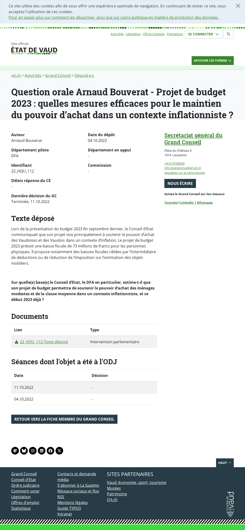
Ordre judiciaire (25, 485)
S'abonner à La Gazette (78, 485)
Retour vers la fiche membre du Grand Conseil (64, 419)
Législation (133, 34)
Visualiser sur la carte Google (184, 173)
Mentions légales (72, 502)
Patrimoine (117, 494)
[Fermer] (238, 5)
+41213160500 (174, 163)
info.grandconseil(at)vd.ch (182, 168)
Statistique (21, 508)
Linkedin (187, 202)
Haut (223, 462)
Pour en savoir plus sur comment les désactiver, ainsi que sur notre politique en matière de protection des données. (114, 17)
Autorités (117, 34)
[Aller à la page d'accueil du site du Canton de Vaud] (55, 48)
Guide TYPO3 (69, 508)
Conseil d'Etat (23, 479)
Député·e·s (84, 75)
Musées (114, 488)
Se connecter (201, 34)
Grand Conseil (58, 75)
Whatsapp (205, 202)
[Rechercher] (228, 34)
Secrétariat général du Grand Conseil (193, 139)
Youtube (171, 202)
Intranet (64, 514)
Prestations (175, 34)
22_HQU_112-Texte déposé (44, 341)
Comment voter (25, 491)
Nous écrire (180, 183)
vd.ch (16, 75)
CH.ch (112, 499)
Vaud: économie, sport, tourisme (136, 482)
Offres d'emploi (154, 34)
